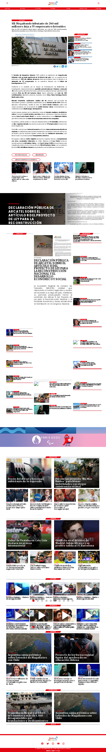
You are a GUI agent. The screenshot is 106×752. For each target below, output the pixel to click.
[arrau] (9, 332)
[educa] (71, 46)
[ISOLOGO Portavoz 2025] (53, 4)
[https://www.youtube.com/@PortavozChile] (58, 744)
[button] (21, 154)
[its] (9, 394)
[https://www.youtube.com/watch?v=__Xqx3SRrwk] (88, 589)
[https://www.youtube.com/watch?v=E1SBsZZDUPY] (64, 615)
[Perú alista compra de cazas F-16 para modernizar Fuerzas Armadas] (76, 406)
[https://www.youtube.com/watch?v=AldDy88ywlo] (88, 615)
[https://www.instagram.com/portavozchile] (53, 744)
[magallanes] (71, 39)
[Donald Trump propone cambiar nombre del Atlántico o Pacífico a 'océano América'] (76, 385)
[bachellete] (71, 60)
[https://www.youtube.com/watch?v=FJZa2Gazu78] (41, 615)
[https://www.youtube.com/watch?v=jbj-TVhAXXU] (17, 589)
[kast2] (71, 53)
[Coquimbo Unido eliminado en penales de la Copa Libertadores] (9, 379)
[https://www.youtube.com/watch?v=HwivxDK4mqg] (64, 589)
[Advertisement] (70, 341)
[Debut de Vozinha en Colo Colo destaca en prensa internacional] (76, 280)
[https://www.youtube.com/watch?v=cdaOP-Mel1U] (41, 589)
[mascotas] (9, 348)
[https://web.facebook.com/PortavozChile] (42, 744)
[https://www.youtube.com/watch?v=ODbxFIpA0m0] (17, 615)
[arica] (9, 410)
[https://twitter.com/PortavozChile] (48, 744)
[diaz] (9, 363)
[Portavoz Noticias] (7, 4)
